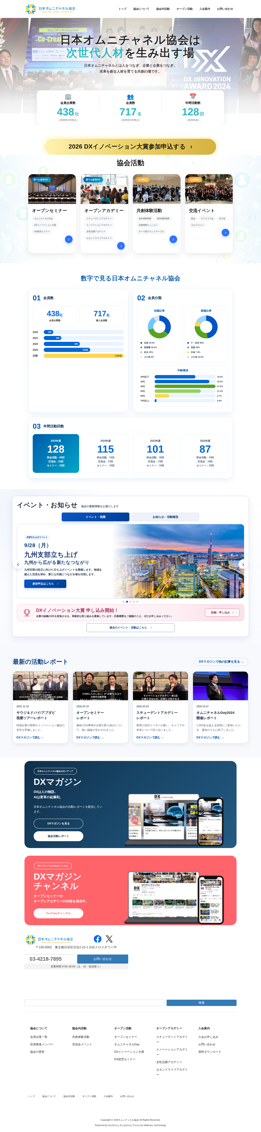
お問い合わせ (102, 959)
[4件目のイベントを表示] (134, 602)
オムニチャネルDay (126, 1044)
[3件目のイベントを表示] (130, 602)
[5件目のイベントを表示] (137, 602)
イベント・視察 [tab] (96, 516)
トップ (31, 1096)
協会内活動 (79, 1028)
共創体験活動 (80, 1036)
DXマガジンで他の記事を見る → (221, 661)
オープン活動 (122, 1028)
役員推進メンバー (41, 1044)
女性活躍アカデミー (169, 1062)
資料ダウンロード (209, 1051)
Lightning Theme (131, 1125)
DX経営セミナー (124, 1059)
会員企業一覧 (38, 1036)
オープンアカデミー (169, 1028)
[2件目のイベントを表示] (127, 602)
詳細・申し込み (222, 612)
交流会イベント (82, 1044)
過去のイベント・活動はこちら (130, 627)
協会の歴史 (37, 1051)
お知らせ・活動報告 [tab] (165, 516)
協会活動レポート (58, 836)
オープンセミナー (125, 1036)
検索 (202, 1002)
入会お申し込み (208, 1036)
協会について (38, 1028)
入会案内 (204, 1028)
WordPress (113, 1125)
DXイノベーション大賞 (129, 1051)
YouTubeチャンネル (58, 913)
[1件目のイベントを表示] (124, 602)
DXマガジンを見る (58, 823)
